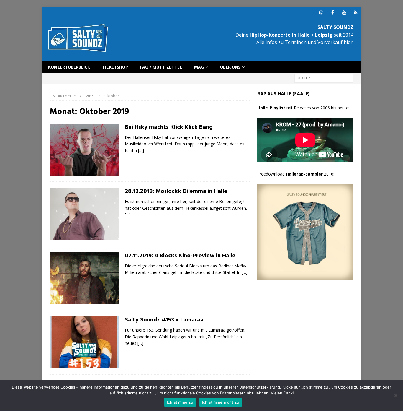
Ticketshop (115, 67)
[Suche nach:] (323, 78)
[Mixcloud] (355, 12)
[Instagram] (321, 12)
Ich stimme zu (180, 402)
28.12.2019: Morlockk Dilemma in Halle (176, 191)
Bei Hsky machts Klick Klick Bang (169, 127)
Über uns (230, 67)
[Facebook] (332, 12)
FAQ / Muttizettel (161, 67)
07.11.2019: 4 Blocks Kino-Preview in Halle (180, 256)
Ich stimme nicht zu (220, 402)
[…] (141, 150)
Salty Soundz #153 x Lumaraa (164, 320)
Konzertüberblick (69, 67)
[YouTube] (344, 12)
